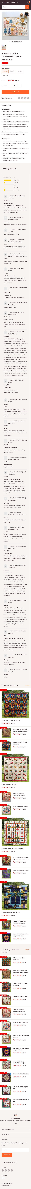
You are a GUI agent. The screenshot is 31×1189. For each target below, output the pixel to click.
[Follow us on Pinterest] (12, 1170)
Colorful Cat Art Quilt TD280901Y (11, 720)
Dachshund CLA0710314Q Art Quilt (21, 1100)
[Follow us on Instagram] (9, 1170)
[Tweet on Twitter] (25, 98)
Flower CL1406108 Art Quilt (20, 806)
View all (27, 685)
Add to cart (15, 92)
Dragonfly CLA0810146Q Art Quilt (11, 912)
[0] (28, 3)
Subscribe (7, 1154)
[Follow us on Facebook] (3, 1170)
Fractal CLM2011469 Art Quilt (21, 870)
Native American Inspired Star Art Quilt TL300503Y (21, 935)
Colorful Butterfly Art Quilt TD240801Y (20, 743)
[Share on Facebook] (19, 98)
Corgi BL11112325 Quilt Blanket (18, 669)
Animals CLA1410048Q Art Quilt (18, 654)
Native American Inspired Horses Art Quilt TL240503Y (20, 730)
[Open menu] (2, 2)
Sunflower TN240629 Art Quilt (18, 229)
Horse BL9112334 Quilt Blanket (18, 302)
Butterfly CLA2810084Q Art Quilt (20, 1087)
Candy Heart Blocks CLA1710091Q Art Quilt (19, 1062)
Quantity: (4, 86)
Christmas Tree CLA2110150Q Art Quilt (12, 848)
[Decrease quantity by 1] (9, 86)
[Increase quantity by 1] (19, 86)
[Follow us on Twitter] (6, 1170)
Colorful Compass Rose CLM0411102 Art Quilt (19, 922)
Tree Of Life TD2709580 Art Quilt (18, 498)
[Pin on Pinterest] (22, 98)
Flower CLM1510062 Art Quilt (21, 1074)
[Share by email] (28, 98)
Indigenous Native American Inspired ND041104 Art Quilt (20, 858)
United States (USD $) (7, 1162)
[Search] (27, 7)
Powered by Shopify (6, 1185)
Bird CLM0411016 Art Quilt (9, 784)
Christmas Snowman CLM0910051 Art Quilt (19, 794)
